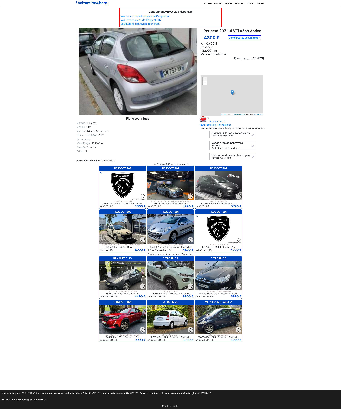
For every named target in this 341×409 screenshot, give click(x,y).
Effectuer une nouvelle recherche (140, 23)
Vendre (217, 3)
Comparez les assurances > (244, 37)
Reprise (228, 3)
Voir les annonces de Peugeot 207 (141, 20)
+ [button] (205, 78)
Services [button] (239, 3)
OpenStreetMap (239, 114)
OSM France (258, 114)
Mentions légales (170, 406)
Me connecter (256, 3)
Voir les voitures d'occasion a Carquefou (145, 16)
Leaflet (223, 114)
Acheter (208, 3)
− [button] (205, 82)
